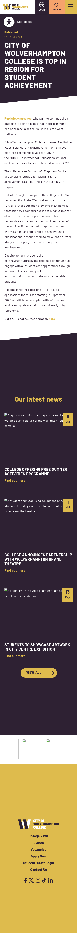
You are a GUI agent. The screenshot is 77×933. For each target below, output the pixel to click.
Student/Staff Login (38, 863)
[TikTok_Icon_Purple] (44, 880)
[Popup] (70, 7)
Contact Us (38, 870)
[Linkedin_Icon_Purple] (50, 880)
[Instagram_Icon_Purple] (38, 880)
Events (38, 843)
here (52, 319)
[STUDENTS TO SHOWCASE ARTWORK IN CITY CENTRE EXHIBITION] (38, 623)
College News (38, 836)
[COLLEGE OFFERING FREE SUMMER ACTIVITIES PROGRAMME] (38, 448)
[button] (57, 5)
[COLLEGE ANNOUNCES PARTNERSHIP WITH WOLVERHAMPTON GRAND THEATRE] (38, 536)
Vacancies (38, 850)
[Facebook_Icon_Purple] (25, 880)
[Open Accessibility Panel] (9, 22)
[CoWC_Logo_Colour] (15, 7)
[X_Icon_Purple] (31, 880)
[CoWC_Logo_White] (38, 824)
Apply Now (38, 856)
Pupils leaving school (18, 118)
